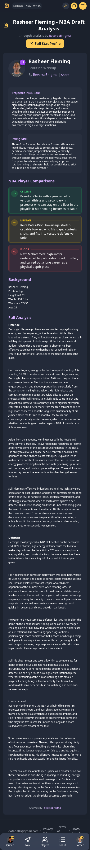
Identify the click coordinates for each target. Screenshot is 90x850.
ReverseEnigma (60, 36)
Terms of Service (62, 831)
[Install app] (65, 6)
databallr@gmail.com (23, 831)
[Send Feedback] (74, 6)
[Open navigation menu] (83, 6)
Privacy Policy (48, 831)
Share (65, 75)
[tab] (18, 6)
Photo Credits (77, 831)
